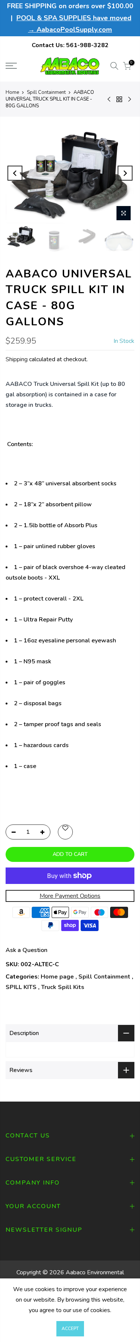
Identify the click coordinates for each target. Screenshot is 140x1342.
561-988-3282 (87, 45)
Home (12, 92)
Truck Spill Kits (62, 987)
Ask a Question (26, 950)
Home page (57, 977)
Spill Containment (46, 92)
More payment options (70, 896)
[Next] (125, 173)
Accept (70, 1329)
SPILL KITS (21, 987)
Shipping (17, 359)
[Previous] (14, 173)
